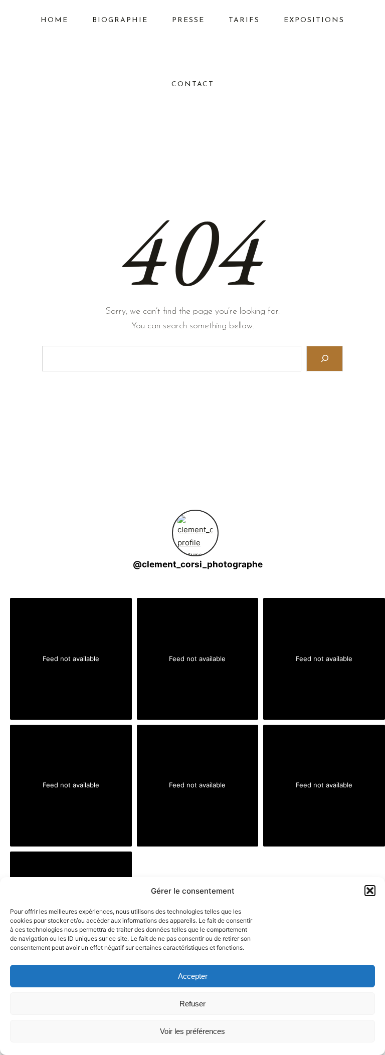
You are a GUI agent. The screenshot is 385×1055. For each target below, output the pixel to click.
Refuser (192, 1003)
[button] (370, 891)
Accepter (193, 976)
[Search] (324, 358)
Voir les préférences (192, 1031)
